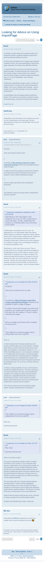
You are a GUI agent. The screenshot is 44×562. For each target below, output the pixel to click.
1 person (6, 104)
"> (22, 553)
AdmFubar (8, 111)
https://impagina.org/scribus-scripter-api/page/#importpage (20, 301)
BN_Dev (7, 511)
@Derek (16, 518)
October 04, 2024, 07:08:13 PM (12, 207)
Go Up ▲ (30, 551)
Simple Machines (28, 556)
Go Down (30, 40)
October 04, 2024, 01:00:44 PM (12, 49)
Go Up (32, 539)
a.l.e (5, 139)
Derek (6, 46)
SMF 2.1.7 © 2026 (16, 556)
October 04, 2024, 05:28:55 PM (12, 142)
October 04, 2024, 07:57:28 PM (12, 277)
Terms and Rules (20, 551)
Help (13, 551)
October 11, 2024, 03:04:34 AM (12, 514)
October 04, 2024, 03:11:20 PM (12, 114)
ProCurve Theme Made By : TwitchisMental (22, 558)
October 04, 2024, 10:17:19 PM (12, 400)
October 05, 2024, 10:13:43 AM (12, 438)
